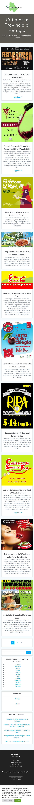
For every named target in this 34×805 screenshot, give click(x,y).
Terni (17, 704)
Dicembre (18, 686)
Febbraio (18, 667)
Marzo (18, 668)
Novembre (18, 684)
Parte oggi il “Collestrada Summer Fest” (17, 741)
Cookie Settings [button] (7, 801)
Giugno (18, 674)
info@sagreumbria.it (16, 766)
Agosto (18, 678)
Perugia (17, 699)
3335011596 (15, 764)
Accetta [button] (18, 801)
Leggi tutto (17, 97)
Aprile (18, 670)
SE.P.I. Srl (16, 760)
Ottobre (18, 682)
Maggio (18, 672)
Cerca (28, 652)
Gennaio (18, 665)
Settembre (18, 680)
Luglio (18, 676)
